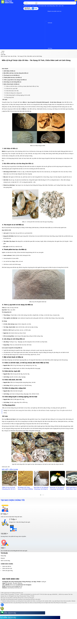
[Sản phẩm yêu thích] (46, 20)
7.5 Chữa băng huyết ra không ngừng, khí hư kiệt (17, 95)
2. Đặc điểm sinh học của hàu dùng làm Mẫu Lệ (15, 73)
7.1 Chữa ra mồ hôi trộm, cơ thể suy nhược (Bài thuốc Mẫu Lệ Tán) (21, 86)
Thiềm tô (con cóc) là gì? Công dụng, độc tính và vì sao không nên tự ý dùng (8, 489)
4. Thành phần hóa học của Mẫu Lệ (12, 77)
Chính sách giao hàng (7, 570)
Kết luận (4, 99)
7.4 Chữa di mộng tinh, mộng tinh (13, 93)
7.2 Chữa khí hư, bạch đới (10, 88)
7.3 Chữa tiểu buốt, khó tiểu (11, 90)
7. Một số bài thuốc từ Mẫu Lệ (10, 84)
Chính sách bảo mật (7, 568)
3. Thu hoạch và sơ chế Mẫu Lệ (10, 75)
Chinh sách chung (7, 564)
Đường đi (43, 581)
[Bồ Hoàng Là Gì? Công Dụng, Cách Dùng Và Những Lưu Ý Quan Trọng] (25, 478)
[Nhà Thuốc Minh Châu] (7, 3)
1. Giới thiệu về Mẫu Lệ (8, 71)
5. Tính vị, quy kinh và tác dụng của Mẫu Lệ (14, 79)
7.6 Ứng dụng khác (9, 97)
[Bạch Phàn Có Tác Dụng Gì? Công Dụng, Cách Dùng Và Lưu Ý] (41, 478)
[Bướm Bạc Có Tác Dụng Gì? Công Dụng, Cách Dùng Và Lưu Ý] (57, 478)
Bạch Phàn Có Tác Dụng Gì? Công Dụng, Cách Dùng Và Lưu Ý (41, 489)
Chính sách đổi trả (6, 566)
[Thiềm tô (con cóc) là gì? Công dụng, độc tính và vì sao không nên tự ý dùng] (9, 478)
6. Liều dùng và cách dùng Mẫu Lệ (11, 82)
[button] (46, 11)
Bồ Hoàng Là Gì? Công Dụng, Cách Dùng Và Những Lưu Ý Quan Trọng (25, 489)
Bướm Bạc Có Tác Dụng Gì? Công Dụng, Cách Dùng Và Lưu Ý (57, 489)
